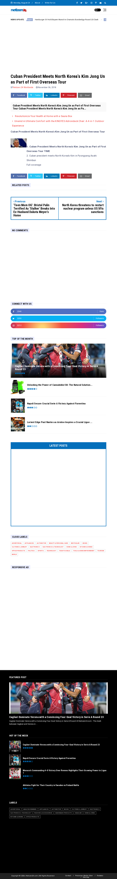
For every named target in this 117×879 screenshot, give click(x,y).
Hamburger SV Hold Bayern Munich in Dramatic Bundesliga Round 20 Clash (51, 19)
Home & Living (71, 547)
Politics (31, 550)
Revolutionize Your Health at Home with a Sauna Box (43, 116)
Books (85, 543)
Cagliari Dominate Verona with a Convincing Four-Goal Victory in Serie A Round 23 (56, 717)
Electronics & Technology (53, 547)
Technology (51, 550)
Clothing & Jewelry (19, 547)
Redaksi (100, 875)
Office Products (18, 550)
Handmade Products (63, 813)
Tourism (100, 550)
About (37, 3)
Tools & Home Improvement (83, 550)
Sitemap (86, 877)
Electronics (35, 547)
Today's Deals (64, 550)
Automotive (41, 543)
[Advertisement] (58, 45)
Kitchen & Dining (86, 547)
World (14, 554)
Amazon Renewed (30, 809)
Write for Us (50, 3)
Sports (41, 550)
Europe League (95, 20)
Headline (78, 813)
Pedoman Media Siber (84, 875)
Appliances (29, 543)
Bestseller (75, 543)
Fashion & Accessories (43, 813)
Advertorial (17, 543)
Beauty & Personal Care (58, 543)
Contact (68, 875)
